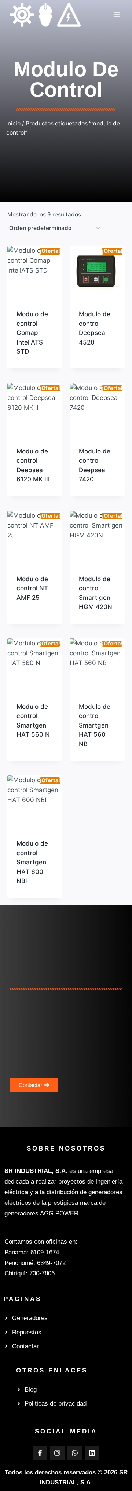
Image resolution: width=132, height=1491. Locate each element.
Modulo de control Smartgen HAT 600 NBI (32, 862)
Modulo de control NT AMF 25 (32, 588)
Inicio (13, 123)
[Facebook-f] (40, 1453)
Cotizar (89, 365)
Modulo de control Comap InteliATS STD (32, 332)
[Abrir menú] (116, 14)
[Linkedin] (92, 1453)
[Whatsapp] (74, 1453)
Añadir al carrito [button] (31, 360)
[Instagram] (57, 1453)
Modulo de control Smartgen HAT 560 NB (94, 725)
